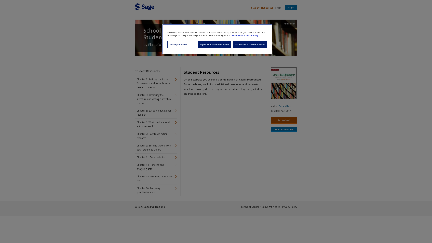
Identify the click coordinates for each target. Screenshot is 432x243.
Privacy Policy (238, 35)
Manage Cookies (178, 44)
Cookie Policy (252, 35)
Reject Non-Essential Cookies (214, 44)
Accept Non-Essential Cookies (250, 44)
